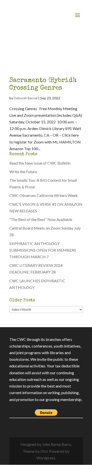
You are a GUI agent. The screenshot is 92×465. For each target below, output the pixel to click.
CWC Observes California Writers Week (43, 195)
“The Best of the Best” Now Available (40, 219)
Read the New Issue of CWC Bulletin (39, 163)
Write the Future (23, 171)
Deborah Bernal (26, 98)
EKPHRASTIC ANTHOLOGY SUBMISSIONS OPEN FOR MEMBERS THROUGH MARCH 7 (42, 250)
